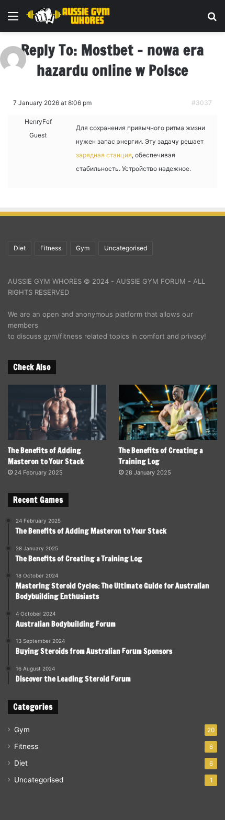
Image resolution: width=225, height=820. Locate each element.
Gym (82, 248)
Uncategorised (125, 248)
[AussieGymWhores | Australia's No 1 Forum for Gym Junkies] (68, 16)
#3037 (202, 103)
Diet (20, 248)
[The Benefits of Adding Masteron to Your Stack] (57, 412)
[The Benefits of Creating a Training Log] (168, 412)
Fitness (50, 248)
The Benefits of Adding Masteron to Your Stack (46, 456)
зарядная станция (104, 155)
